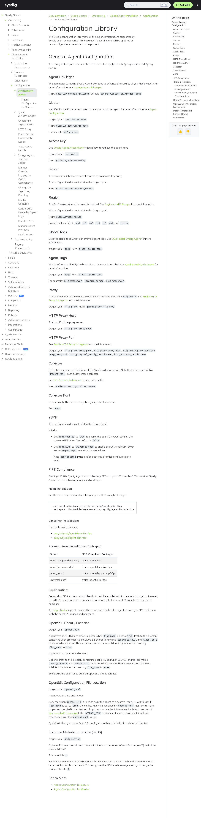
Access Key (179, 36)
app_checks (60, 610)
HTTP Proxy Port (181, 63)
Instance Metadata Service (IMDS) (182, 112)
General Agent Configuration (179, 24)
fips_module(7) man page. (63, 713)
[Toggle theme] (198, 5)
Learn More (178, 117)
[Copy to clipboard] (132, 505)
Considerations (181, 96)
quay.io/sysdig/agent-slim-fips (70, 537)
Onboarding (98, 15)
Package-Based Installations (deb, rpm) (185, 91)
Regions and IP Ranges (117, 204)
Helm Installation (182, 82)
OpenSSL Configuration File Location (185, 105)
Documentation (57, 15)
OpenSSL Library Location (186, 100)
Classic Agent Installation (124, 15)
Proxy (176, 55)
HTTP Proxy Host (181, 59)
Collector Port (180, 70)
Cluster (176, 33)
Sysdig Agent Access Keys (69, 147)
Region (176, 44)
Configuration (150, 15)
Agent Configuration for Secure (71, 784)
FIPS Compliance (181, 78)
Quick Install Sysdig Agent (126, 238)
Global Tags (179, 48)
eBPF (175, 74)
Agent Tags (179, 51)
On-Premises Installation (67, 380)
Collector (177, 66)
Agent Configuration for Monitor (71, 789)
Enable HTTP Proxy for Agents (71, 344)
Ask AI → (185, 4)
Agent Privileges (181, 29)
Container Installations (185, 85)
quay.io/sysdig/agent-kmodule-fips (73, 533)
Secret (176, 40)
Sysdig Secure (79, 15)
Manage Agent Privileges (87, 87)
